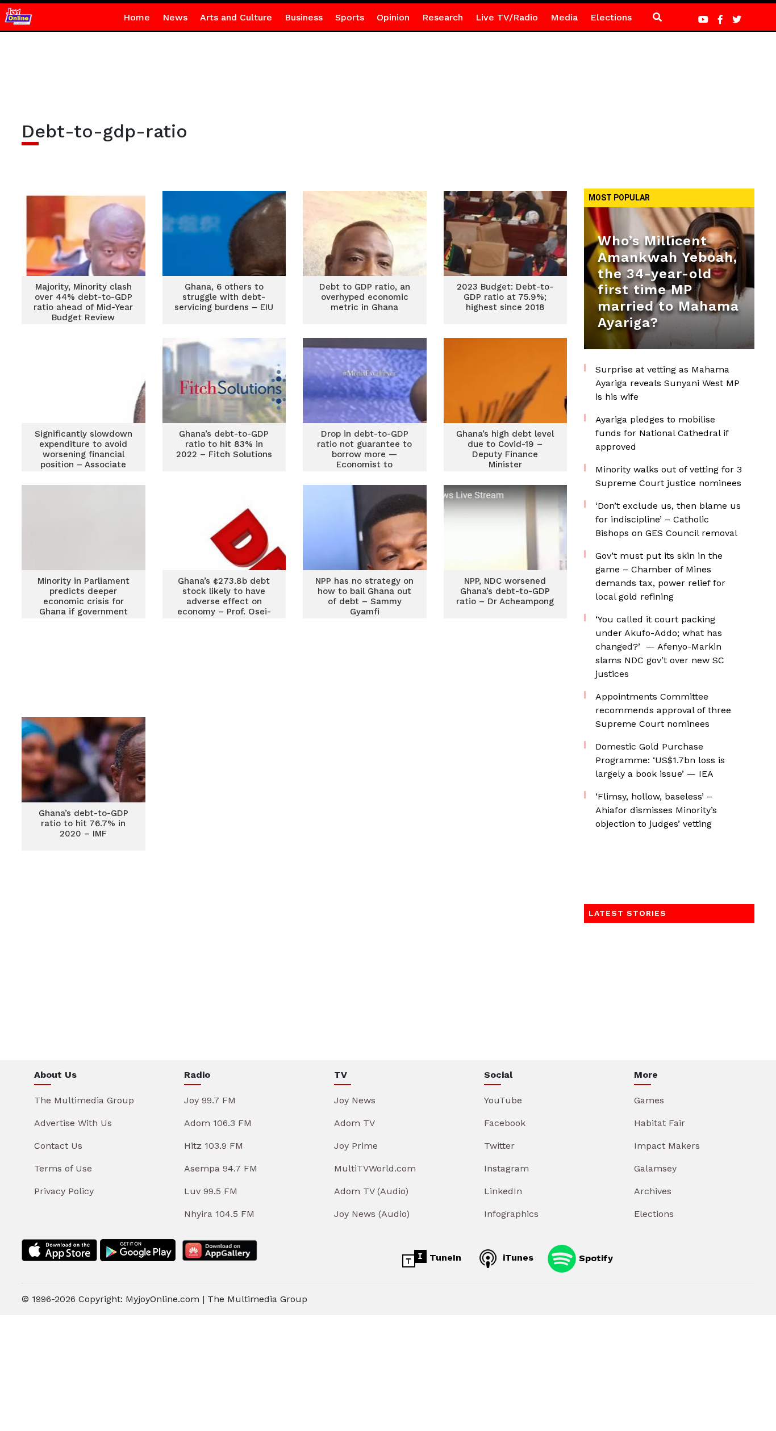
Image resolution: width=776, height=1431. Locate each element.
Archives (652, 1191)
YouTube (503, 1100)
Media (564, 17)
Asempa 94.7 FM (220, 1168)
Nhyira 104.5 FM (219, 1213)
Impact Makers (667, 1145)
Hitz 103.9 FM (213, 1145)
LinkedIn (503, 1191)
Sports (349, 17)
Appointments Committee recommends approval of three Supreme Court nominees (663, 710)
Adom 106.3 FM (218, 1123)
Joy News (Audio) (372, 1213)
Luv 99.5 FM (210, 1191)
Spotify (594, 1257)
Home (136, 17)
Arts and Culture (236, 17)
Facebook (504, 1123)
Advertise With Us (73, 1123)
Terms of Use (63, 1168)
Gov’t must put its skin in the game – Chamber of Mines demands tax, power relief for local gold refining (660, 576)
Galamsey (655, 1168)
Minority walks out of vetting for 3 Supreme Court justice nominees (668, 476)
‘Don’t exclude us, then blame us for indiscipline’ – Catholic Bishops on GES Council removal (668, 519)
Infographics (511, 1213)
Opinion (393, 17)
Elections (611, 17)
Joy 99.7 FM (210, 1100)
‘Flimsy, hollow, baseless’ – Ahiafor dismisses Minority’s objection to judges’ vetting (656, 810)
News (174, 17)
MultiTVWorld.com (375, 1168)
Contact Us (58, 1145)
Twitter (499, 1145)
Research (442, 17)
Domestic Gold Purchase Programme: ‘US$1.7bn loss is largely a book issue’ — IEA (660, 760)
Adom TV (354, 1123)
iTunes (516, 1257)
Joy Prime (356, 1145)
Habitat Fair (659, 1123)
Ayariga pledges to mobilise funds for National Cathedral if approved (661, 433)
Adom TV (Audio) (371, 1191)
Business (304, 17)
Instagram (506, 1168)
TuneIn (444, 1257)
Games (649, 1100)
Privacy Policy (64, 1191)
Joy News (355, 1100)
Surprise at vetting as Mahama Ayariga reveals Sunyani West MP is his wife (667, 383)
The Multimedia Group (84, 1100)
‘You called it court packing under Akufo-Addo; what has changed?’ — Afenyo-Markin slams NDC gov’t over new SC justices (659, 646)
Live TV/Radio (506, 17)
